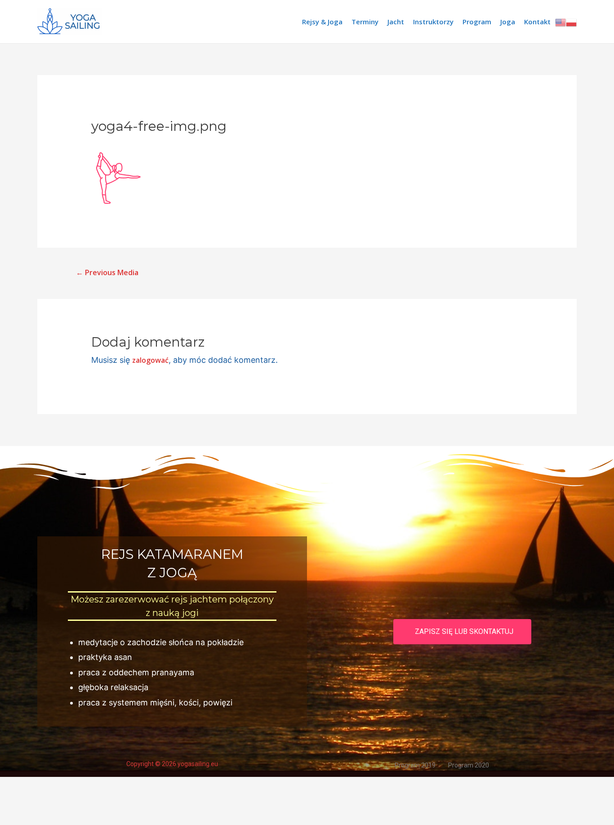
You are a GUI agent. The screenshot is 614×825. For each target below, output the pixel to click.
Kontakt (537, 21)
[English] (560, 21)
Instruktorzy (433, 21)
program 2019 (415, 765)
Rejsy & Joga (322, 21)
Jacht (395, 21)
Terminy (364, 21)
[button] (462, 631)
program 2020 (468, 765)
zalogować (150, 360)
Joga (507, 21)
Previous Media (107, 272)
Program (477, 21)
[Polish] (571, 21)
